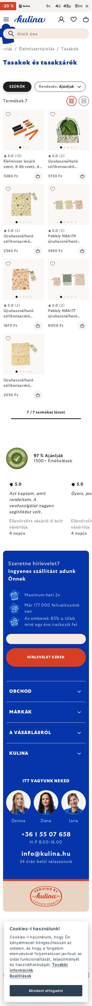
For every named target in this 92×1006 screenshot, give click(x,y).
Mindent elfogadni (46, 991)
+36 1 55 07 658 (46, 835)
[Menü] (6, 19)
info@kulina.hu (46, 854)
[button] (46, 87)
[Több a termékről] (23, 129)
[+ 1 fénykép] (68, 129)
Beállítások (20, 976)
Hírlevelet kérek (46, 657)
